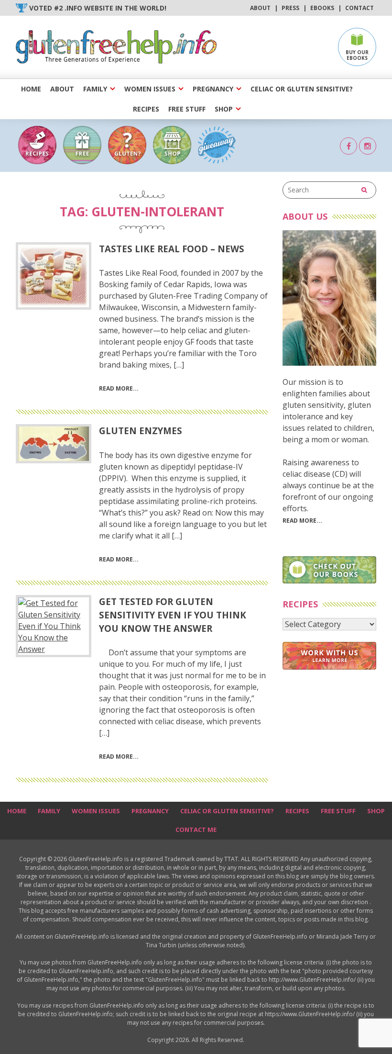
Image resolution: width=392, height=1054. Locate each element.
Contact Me (196, 829)
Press (290, 8)
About (260, 8)
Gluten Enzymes (140, 431)
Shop (224, 108)
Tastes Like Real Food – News (171, 249)
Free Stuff (187, 108)
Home (31, 88)
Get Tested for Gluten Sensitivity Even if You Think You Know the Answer (172, 614)
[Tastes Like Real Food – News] (53, 275)
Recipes (146, 108)
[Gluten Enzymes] (53, 443)
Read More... (302, 520)
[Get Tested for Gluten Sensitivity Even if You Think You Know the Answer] (53, 626)
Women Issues (149, 88)
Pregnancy (213, 88)
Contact (359, 8)
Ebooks (322, 8)
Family (95, 88)
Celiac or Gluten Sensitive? (301, 88)
